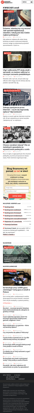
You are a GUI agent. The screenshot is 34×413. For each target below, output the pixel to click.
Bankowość (9, 11)
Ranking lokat (9, 207)
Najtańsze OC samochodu (13, 221)
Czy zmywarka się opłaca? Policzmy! (16, 332)
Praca (8, 128)
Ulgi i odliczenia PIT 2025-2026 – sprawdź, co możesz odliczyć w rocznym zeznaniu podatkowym (17, 72)
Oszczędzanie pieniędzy (13, 90)
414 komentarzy (19, 306)
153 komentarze (18, 342)
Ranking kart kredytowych (13, 215)
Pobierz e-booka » (9, 234)
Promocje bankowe (11, 224)
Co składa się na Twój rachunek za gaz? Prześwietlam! (16, 352)
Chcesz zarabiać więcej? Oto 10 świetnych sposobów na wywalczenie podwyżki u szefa (16, 147)
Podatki (8, 53)
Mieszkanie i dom (11, 270)
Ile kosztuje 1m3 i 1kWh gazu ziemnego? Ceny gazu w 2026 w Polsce (16, 290)
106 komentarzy (18, 356)
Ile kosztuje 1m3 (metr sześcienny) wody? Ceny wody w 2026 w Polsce (15, 359)
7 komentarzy (18, 37)
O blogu (17, 375)
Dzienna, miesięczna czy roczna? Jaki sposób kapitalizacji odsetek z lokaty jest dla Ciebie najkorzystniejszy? (17, 31)
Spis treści (7, 375)
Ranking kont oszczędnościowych (16, 218)
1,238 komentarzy (19, 294)
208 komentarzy (18, 330)
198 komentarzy (18, 335)
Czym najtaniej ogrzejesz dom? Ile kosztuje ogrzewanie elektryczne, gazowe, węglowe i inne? (15, 318)
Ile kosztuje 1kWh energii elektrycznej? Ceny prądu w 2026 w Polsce (17, 345)
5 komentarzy (18, 151)
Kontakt (22, 379)
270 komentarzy (18, 323)
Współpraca (10, 379)
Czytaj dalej (6, 303)
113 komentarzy (18, 349)
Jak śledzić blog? (12, 377)
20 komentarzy (18, 76)
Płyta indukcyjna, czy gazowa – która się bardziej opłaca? (16, 326)
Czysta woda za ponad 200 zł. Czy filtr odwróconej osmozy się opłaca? (16, 338)
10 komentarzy (18, 114)
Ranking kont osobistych (13, 210)
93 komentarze (18, 363)
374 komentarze (18, 315)
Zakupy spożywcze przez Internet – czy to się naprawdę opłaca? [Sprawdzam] (16, 109)
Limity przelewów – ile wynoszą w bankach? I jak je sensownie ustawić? (16, 259)
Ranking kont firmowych (13, 213)
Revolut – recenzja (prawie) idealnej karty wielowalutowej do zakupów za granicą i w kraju (16, 309)
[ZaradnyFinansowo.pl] (6, 2)
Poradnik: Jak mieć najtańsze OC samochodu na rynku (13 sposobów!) (16, 366)
